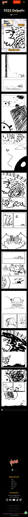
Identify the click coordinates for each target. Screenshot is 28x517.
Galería (13, 481)
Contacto (16, 2)
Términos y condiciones (14, 507)
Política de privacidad (14, 505)
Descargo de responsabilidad (14, 509)
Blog (12, 488)
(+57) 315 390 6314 (14, 497)
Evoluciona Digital (14, 515)
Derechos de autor (14, 510)
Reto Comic (14, 485)
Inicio (12, 479)
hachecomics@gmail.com (14, 495)
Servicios (13, 487)
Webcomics (14, 483)
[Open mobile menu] (24, 2)
